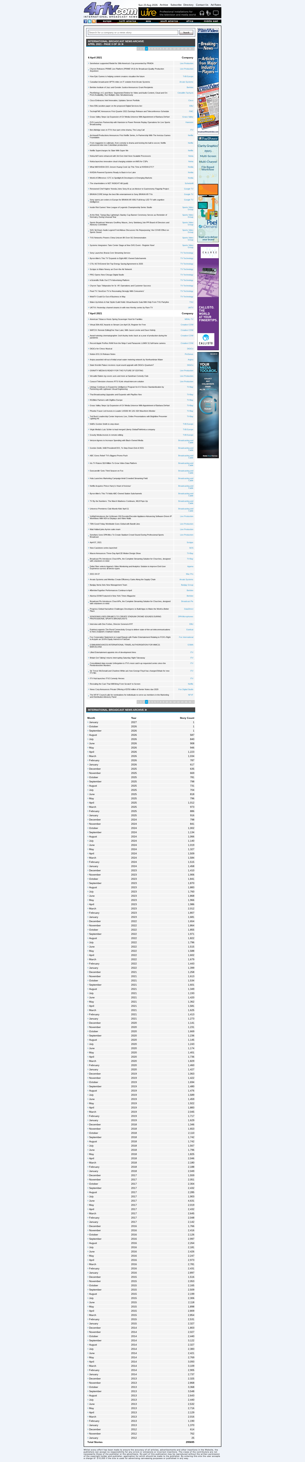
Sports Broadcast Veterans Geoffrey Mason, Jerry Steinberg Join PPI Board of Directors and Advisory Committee (129, 223)
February (94, 760)
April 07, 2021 (95, 542)
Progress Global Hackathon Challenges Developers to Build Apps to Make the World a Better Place (129, 610)
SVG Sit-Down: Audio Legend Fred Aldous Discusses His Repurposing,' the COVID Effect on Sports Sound (129, 231)
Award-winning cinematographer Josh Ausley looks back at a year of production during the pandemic (128, 337)
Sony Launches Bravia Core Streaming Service (110, 253)
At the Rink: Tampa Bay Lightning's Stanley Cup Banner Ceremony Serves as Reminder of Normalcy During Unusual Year (128, 216)
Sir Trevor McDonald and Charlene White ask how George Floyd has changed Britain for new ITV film (129, 672)
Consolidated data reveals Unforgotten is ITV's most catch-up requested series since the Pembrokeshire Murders (128, 664)
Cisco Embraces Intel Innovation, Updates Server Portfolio (115, 100)
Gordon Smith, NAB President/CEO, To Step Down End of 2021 (117, 448)
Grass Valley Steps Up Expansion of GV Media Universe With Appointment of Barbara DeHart (130, 117)
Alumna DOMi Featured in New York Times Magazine (112, 596)
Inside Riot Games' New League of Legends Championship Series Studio (121, 207)
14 (182, 49)
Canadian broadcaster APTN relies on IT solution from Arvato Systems (120, 82)
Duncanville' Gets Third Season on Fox (106, 471)
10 (167, 49)
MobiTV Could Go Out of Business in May (107, 297)
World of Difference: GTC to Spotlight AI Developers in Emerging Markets (121, 178)
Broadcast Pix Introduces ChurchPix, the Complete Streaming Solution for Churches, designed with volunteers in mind (130, 560)
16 (190, 49)
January (93, 722)
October (93, 726)
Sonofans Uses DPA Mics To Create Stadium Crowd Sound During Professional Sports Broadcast (127, 536)
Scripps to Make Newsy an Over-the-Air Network (111, 269)
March (92, 756)
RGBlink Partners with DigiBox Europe (106, 400)
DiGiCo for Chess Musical (101, 349)
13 (178, 49)
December (95, 768)
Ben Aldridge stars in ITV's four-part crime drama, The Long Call (117, 130)
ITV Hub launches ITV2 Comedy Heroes (107, 678)
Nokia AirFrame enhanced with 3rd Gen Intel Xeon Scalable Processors (120, 156)
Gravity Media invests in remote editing (106, 435)
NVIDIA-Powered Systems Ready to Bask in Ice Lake (113, 172)
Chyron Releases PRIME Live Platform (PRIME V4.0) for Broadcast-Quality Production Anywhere (127, 70)
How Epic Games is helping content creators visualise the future (117, 76)
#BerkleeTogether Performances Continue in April (111, 590)
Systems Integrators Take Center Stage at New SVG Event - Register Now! (122, 245)
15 (186, 49)
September (95, 730)
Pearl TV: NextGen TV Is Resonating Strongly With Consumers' (117, 291)
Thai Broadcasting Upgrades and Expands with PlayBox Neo (116, 394)
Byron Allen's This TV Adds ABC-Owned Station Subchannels (116, 493)
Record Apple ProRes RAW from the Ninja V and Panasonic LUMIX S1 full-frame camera (127, 343)
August (93, 734)
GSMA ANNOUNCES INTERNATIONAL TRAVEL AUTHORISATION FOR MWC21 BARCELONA (125, 646)
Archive (164, 4)
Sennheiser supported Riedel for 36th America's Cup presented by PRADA (121, 63)
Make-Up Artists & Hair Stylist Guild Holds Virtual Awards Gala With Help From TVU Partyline (129, 302)
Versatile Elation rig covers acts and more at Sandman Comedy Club (119, 376)
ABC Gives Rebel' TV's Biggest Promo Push (109, 456)
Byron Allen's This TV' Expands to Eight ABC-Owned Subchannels (118, 258)
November (95, 773)
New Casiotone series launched (103, 548)
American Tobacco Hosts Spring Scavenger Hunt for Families (116, 319)
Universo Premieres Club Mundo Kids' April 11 (109, 509)
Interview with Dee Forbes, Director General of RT (111, 624)
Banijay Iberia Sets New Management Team (108, 585)
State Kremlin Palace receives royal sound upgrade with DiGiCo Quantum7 (122, 365)
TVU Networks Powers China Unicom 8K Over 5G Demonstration (118, 238)
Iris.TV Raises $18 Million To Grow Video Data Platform (113, 463)
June (92, 743)
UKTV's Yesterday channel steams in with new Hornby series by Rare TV (121, 307)
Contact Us (202, 4)
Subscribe (176, 4)
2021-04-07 (95, 574)
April (91, 751)
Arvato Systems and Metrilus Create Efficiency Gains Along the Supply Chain (123, 579)
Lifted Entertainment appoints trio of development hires (113, 652)
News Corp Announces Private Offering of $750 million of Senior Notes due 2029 (124, 689)
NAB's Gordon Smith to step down (104, 424)
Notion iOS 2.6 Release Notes (102, 354)
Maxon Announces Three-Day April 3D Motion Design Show (115, 553)
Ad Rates (216, 4)
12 (174, 49)
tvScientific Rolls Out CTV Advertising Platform (109, 280)
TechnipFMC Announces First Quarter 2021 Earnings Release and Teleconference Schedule (129, 111)
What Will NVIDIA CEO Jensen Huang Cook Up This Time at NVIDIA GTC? (122, 167)
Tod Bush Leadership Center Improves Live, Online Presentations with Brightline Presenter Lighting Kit (128, 417)
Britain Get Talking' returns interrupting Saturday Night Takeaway (117, 658)
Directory (188, 4)
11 (171, 49)
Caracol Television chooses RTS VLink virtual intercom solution (117, 381)
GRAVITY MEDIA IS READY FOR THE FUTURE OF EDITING (116, 370)
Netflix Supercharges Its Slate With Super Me (109, 150)
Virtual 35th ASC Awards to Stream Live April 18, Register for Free (118, 325)
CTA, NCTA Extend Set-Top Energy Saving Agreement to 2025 (116, 264)
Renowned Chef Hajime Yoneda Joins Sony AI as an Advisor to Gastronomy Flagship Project (129, 189)
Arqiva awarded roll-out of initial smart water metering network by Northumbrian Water (126, 360)
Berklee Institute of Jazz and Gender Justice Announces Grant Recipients (121, 87)
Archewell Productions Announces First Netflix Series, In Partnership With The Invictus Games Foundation (130, 136)
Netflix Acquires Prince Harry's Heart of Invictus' (110, 486)
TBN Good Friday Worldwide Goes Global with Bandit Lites (115, 524)
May (91, 747)
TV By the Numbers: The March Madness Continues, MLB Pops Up (119, 501)
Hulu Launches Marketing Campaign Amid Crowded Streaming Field (119, 478)
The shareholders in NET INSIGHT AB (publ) (109, 183)
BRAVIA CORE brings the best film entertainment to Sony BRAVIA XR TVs (121, 194)
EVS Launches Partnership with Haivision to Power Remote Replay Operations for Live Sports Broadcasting (130, 123)
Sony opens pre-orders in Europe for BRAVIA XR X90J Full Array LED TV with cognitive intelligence (127, 201)
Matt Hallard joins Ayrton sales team (105, 529)
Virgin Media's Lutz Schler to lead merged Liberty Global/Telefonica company (122, 429)
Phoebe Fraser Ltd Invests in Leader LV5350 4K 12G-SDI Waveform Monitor (122, 411)
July (91, 739)
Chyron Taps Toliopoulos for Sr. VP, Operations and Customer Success (120, 286)
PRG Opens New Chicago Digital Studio (107, 275)
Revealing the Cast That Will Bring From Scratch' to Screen (115, 684)
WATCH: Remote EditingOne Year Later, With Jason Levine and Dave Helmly (123, 330)
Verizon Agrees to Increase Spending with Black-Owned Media (116, 440)
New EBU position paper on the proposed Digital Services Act (116, 106)
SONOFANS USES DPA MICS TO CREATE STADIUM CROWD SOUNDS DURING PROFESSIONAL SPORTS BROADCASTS (125, 617)
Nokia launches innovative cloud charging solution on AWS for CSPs (119, 161)
